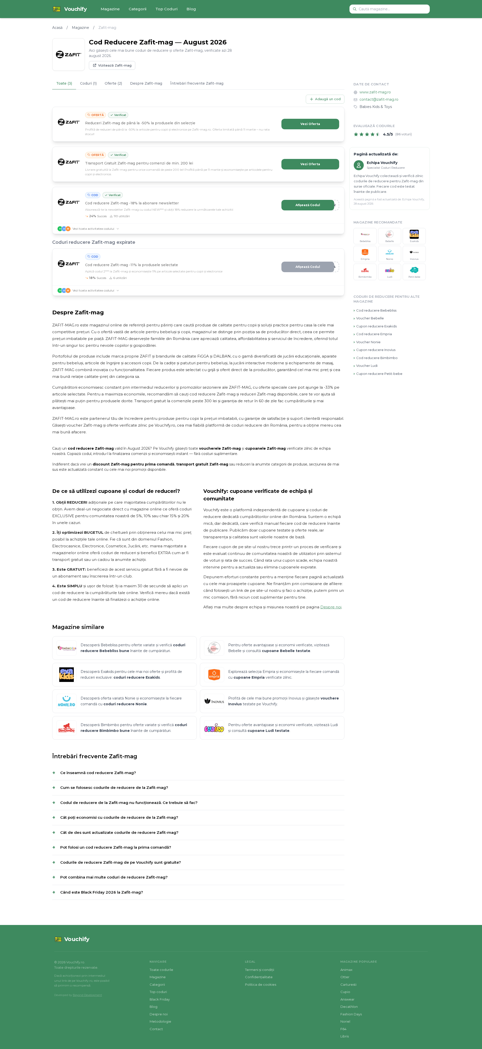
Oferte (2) (113, 83)
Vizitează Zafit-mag (115, 65)
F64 (343, 1029)
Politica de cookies (260, 984)
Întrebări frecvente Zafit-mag (196, 83)
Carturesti (348, 984)
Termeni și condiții (259, 970)
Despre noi (330, 607)
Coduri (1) (88, 83)
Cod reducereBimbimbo (375, 358)
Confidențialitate (259, 977)
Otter (344, 977)
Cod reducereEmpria (372, 334)
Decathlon (349, 1007)
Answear (347, 999)
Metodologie (160, 1021)
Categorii (137, 9)
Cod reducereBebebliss (374, 310)
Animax (346, 970)
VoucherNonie (367, 342)
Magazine (110, 9)
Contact (156, 1029)
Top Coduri (166, 9)
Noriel (345, 1021)
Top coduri (158, 992)
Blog (191, 9)
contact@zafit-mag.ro (378, 99)
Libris (344, 1036)
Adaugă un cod (328, 99)
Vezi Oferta (310, 124)
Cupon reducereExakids (375, 326)
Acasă (57, 27)
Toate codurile (161, 970)
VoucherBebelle (368, 318)
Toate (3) (64, 83)
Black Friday (160, 999)
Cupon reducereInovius (374, 349)
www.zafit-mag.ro (375, 92)
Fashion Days (351, 1014)
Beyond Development (87, 995)
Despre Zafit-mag (146, 83)
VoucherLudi (365, 365)
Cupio (345, 992)
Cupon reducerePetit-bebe (377, 373)
